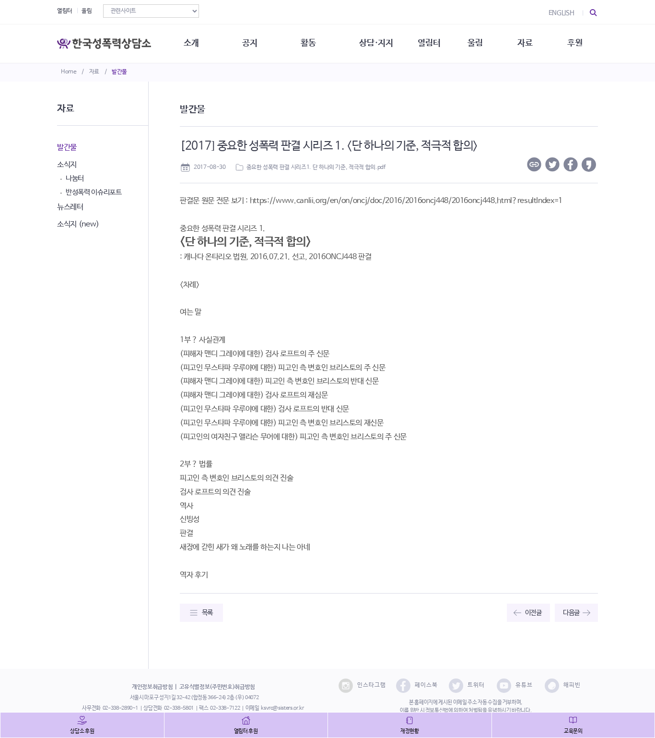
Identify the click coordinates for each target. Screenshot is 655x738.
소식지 (67, 164)
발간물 (119, 72)
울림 (87, 11)
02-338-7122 (225, 708)
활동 (308, 43)
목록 (207, 613)
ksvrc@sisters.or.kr (282, 708)
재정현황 (409, 731)
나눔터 (75, 178)
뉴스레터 (70, 207)
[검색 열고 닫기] (593, 13)
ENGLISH (561, 13)
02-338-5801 (179, 708)
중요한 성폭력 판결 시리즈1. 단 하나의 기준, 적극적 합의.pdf (316, 167)
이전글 (533, 613)
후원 (574, 43)
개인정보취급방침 (152, 687)
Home (69, 72)
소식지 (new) (78, 224)
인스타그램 (371, 685)
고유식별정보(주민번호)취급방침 (217, 687)
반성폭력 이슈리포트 (94, 192)
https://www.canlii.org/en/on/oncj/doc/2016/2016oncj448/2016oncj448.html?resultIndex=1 (406, 200)
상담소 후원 (82, 731)
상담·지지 (376, 43)
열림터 (64, 11)
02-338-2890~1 (120, 708)
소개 (191, 43)
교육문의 (573, 731)
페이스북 (426, 685)
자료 (94, 72)
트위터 (476, 685)
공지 (249, 43)
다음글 (571, 613)
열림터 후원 (246, 731)
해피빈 (572, 685)
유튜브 (524, 685)
